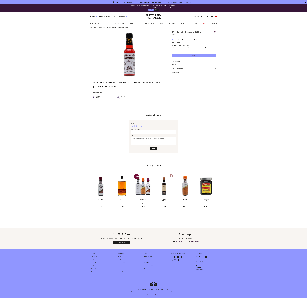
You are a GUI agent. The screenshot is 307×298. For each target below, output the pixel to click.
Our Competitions (121, 268)
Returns (174, 65)
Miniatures (184, 23)
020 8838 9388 (194, 241)
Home (91, 27)
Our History (93, 259)
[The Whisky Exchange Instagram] (202, 257)
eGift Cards (120, 259)
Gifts (107, 23)
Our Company (94, 256)
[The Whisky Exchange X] (200, 257)
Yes (151, 9)
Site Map (119, 256)
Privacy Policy (147, 259)
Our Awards (93, 262)
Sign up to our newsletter (121, 242)
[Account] (207, 17)
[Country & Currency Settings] (216, 17)
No (156, 9)
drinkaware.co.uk (157, 294)
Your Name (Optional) (135, 129)
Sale (204, 23)
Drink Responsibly (177, 68)
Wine (161, 23)
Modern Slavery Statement (149, 265)
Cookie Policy (147, 262)
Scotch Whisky (119, 23)
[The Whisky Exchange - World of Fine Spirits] (153, 16)
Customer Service (120, 16)
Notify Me (194, 55)
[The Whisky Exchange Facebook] (196, 257)
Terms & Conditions (148, 256)
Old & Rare (172, 23)
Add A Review (134, 124)
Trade (93, 16)
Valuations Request (122, 272)
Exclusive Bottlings (121, 265)
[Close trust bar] (305, 2)
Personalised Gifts (121, 262)
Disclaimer (175, 72)
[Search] (202, 16)
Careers (92, 272)
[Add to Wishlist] (215, 32)
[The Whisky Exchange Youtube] (206, 257)
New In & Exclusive (95, 23)
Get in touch (178, 241)
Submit (153, 148)
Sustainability (94, 268)
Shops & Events (105, 16)
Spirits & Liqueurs (149, 23)
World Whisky (134, 23)
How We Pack (176, 61)
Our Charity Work (94, 265)
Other (195, 23)
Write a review (134, 135)
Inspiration (214, 23)
